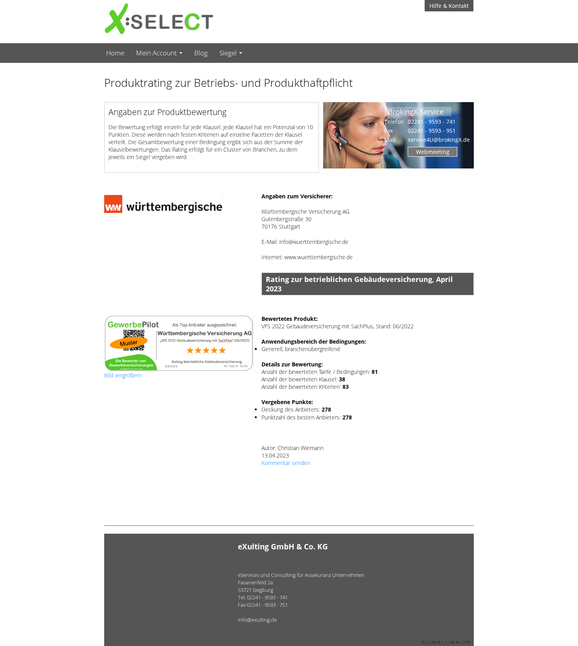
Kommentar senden (285, 463)
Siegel (228, 52)
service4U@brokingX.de (439, 139)
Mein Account (157, 52)
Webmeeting (432, 152)
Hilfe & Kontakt (449, 5)
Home (115, 52)
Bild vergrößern (123, 375)
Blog (201, 52)
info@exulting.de (257, 619)
